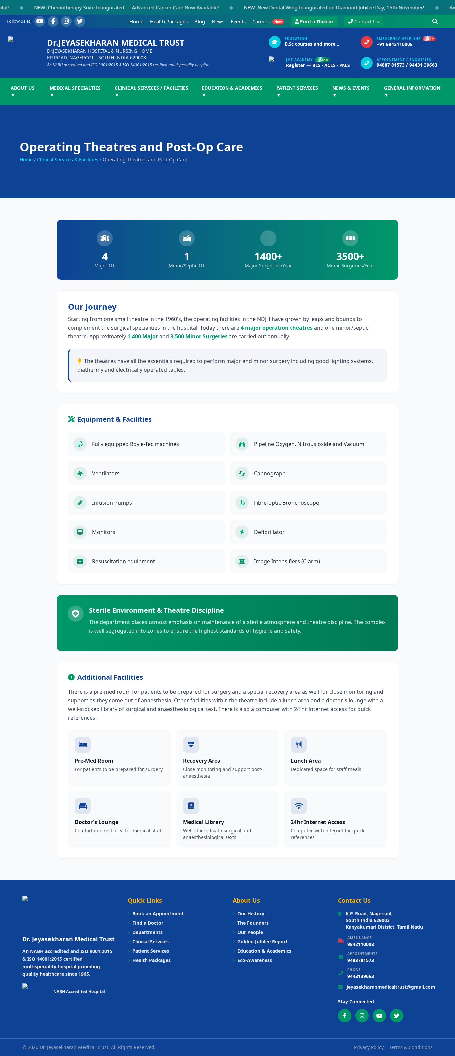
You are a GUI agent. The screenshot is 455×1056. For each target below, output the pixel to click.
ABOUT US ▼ (23, 91)
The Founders (253, 923)
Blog (199, 21)
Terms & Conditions (411, 1047)
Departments (147, 932)
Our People (250, 932)
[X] (79, 21)
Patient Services (150, 951)
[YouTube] (39, 21)
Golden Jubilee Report (262, 941)
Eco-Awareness (254, 960)
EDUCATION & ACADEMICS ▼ (232, 91)
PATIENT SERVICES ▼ (297, 91)
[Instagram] (66, 21)
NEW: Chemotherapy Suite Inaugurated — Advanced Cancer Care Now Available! (108, 7)
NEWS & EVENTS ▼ (351, 91)
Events (238, 21)
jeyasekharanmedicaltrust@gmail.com (391, 987)
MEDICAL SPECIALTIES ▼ (75, 91)
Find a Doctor (317, 21)
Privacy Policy (369, 1047)
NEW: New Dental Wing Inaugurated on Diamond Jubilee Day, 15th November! (316, 7)
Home (136, 21)
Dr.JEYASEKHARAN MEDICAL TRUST (115, 42)
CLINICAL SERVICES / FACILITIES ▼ (151, 91)
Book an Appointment (158, 913)
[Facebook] (53, 21)
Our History (250, 913)
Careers (267, 21)
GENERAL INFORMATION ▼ (412, 91)
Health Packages (169, 21)
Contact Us (366, 21)
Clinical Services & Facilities (67, 159)
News (218, 21)
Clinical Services (150, 941)
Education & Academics (264, 951)
